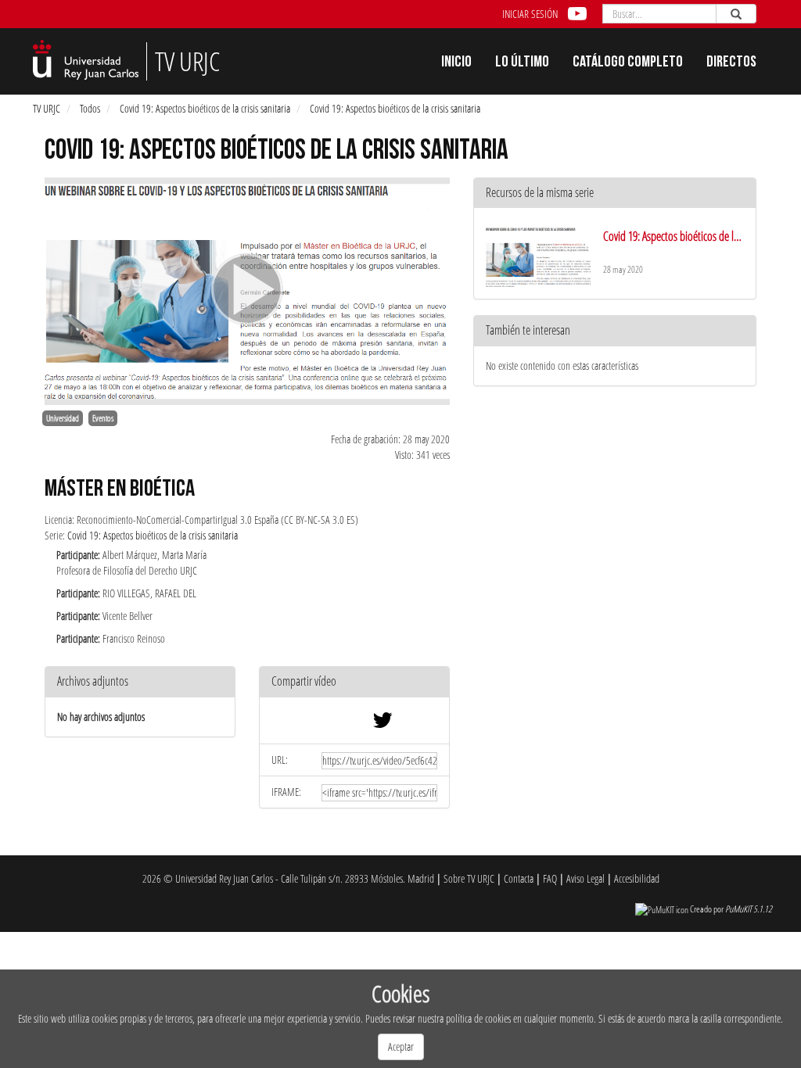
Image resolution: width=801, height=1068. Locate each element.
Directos (731, 63)
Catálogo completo (628, 63)
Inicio (456, 63)
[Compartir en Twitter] (382, 723)
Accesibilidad (636, 878)
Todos (90, 108)
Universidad (62, 418)
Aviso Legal (585, 878)
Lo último (522, 63)
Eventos (102, 418)
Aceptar (401, 1046)
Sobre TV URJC (469, 878)
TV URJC (46, 108)
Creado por (731, 909)
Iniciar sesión (530, 13)
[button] (354, 682)
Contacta (518, 878)
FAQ (550, 878)
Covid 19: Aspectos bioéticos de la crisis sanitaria (205, 108)
